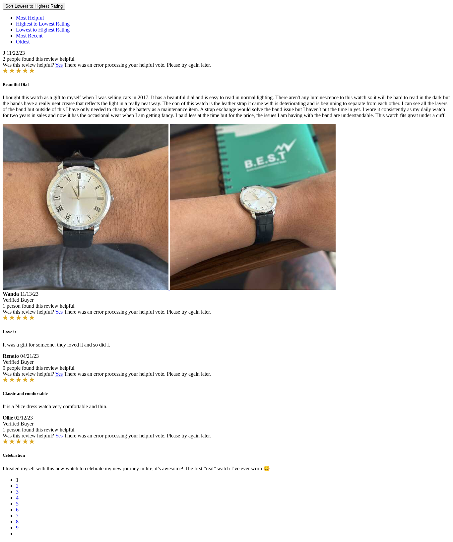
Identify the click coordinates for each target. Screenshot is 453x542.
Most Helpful (30, 18)
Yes (59, 65)
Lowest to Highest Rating (43, 30)
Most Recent (29, 36)
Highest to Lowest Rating (43, 24)
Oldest (23, 41)
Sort (34, 6)
